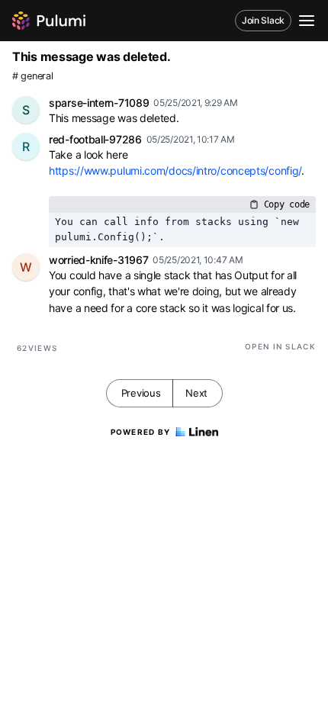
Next (196, 393)
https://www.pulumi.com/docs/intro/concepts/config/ (175, 170)
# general (32, 76)
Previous (141, 393)
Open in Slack (280, 346)
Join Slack (263, 20)
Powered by (141, 431)
